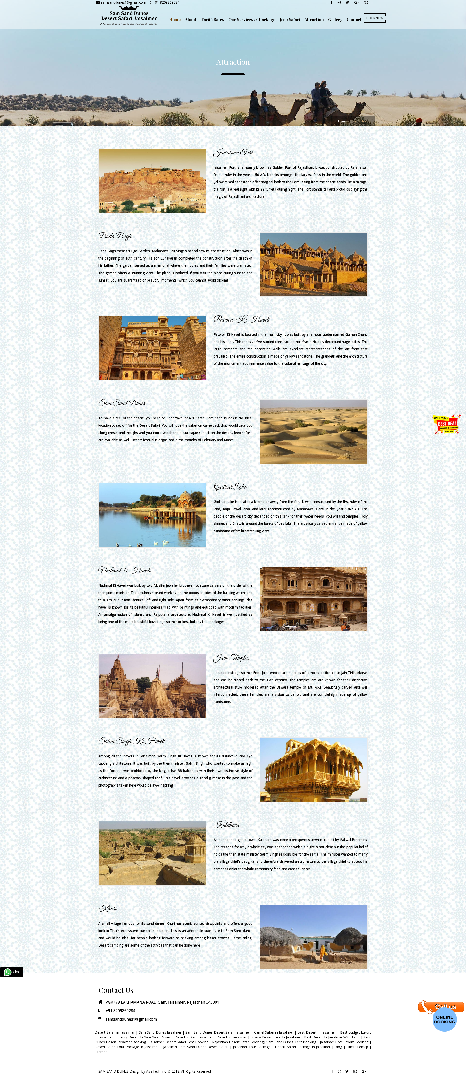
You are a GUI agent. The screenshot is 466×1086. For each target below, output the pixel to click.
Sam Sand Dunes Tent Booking (291, 1042)
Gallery (335, 19)
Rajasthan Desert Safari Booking (238, 1042)
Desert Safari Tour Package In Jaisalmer (127, 1047)
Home (175, 19)
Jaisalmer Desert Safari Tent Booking (179, 1042)
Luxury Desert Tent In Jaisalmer (275, 1037)
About (190, 19)
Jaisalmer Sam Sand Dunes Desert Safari (196, 1047)
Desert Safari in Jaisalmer (115, 1032)
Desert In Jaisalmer (232, 1037)
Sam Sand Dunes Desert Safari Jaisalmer (217, 1032)
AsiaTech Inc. (156, 1071)
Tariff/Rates (212, 19)
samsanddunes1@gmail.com (124, 2)
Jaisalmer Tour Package (252, 1047)
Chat (16, 971)
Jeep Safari (290, 19)
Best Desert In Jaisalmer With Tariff (332, 1037)
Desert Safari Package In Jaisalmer (302, 1047)
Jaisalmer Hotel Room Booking (344, 1042)
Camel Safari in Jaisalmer (273, 1032)
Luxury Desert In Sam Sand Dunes (144, 1037)
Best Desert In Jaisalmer (316, 1032)
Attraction (314, 19)
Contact (354, 19)
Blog (338, 1047)
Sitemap (101, 1051)
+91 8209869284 (166, 2)
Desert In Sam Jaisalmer (194, 1037)
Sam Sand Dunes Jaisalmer (160, 1032)
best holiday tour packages (203, 621)
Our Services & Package (251, 19)
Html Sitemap (357, 1047)
